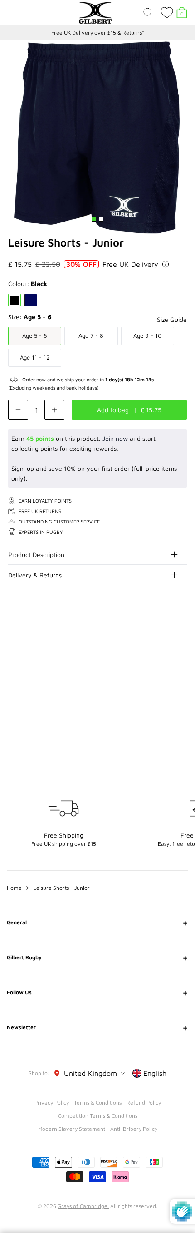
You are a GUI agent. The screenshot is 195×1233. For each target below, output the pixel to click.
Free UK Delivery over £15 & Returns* (97, 32)
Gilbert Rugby (97, 957)
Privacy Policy (51, 1102)
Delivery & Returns (35, 575)
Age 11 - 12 (35, 357)
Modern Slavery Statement (71, 1128)
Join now (115, 438)
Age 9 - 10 (147, 335)
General (97, 922)
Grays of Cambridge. (83, 1206)
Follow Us (97, 992)
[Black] (14, 300)
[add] (54, 410)
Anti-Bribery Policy (133, 1128)
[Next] (180, 639)
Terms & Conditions (98, 1102)
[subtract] (18, 410)
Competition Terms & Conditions (97, 1115)
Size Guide (172, 319)
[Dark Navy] (30, 300)
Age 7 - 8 (90, 335)
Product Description (36, 554)
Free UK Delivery (130, 264)
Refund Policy (144, 1102)
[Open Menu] (11, 12)
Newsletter (97, 1027)
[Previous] (162, 639)
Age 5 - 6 (34, 335)
